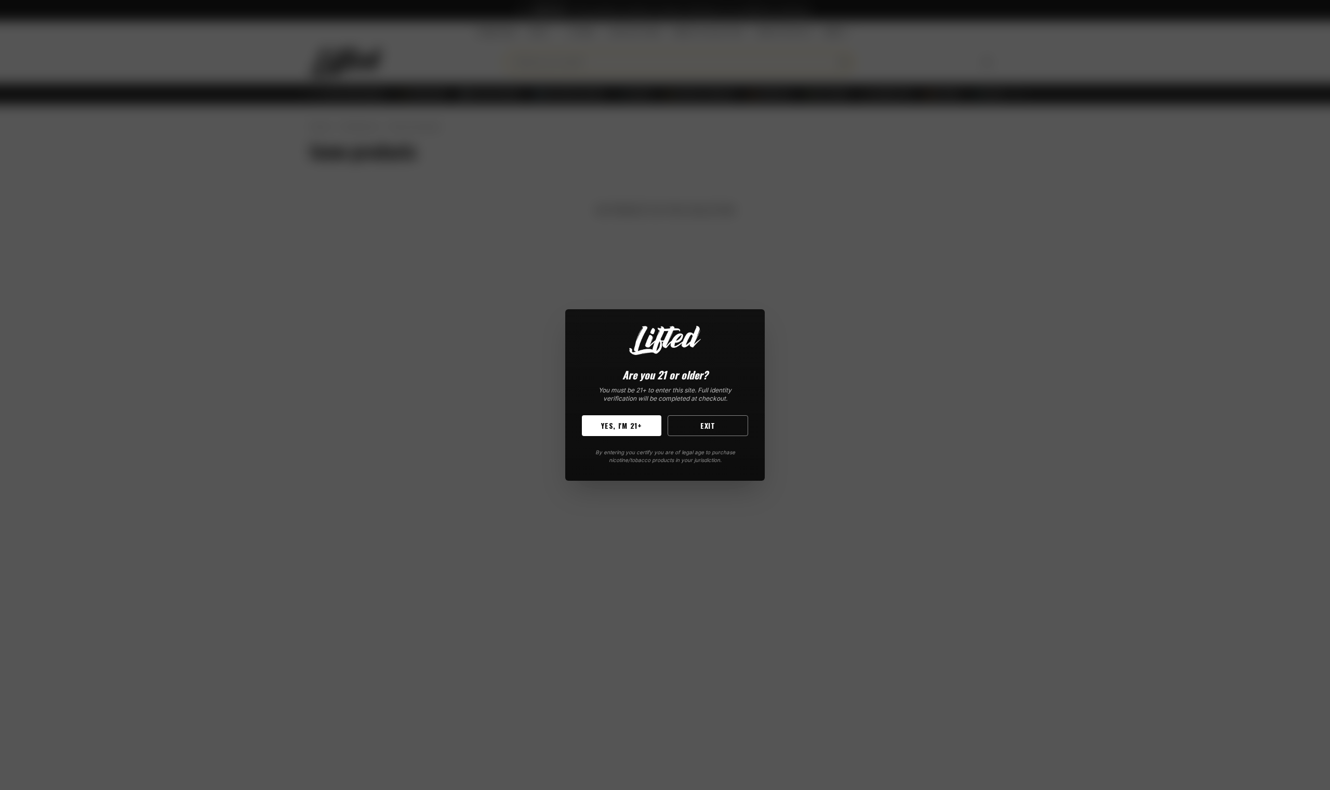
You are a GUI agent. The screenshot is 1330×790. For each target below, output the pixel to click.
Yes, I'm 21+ (621, 425)
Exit (707, 425)
